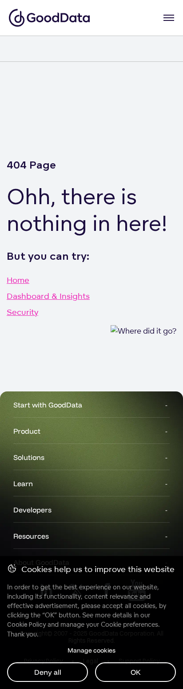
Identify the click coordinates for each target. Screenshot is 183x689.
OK (136, 672)
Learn (23, 483)
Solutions (28, 457)
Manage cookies (91, 650)
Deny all (47, 672)
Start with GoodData (47, 404)
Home (18, 280)
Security (22, 312)
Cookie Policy (26, 625)
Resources (31, 536)
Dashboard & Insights (48, 296)
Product (26, 431)
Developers (32, 509)
